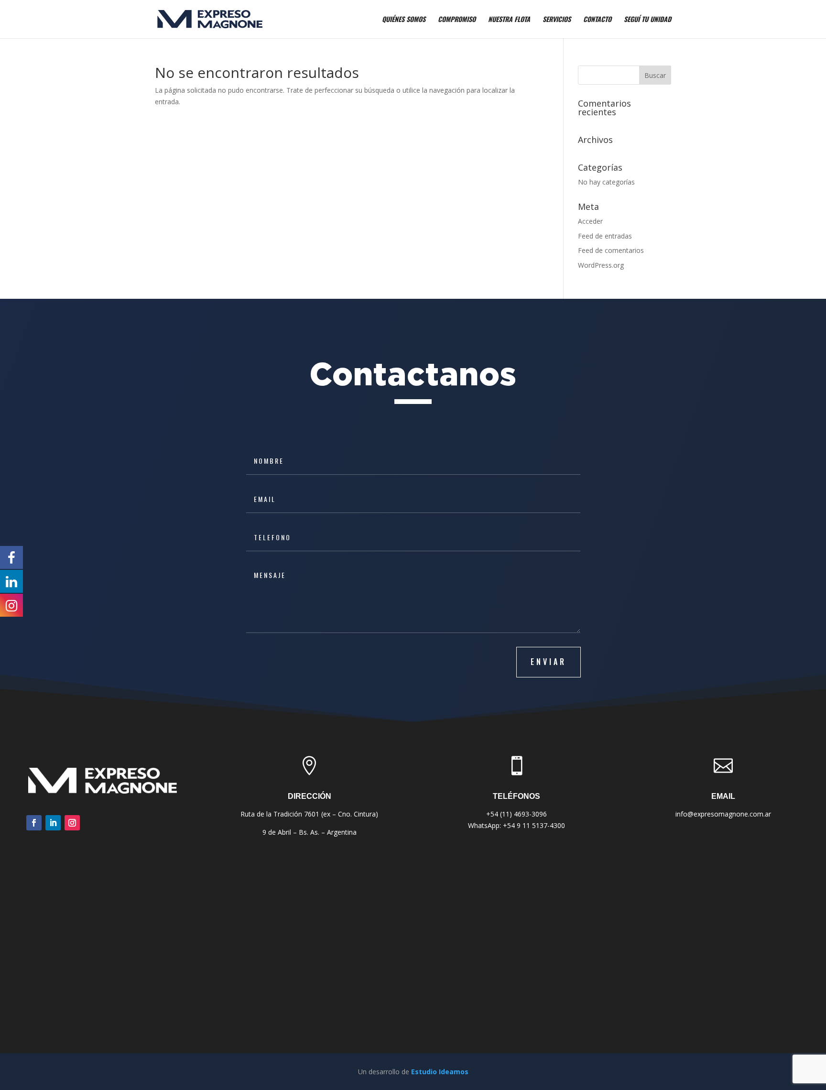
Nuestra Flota (509, 20)
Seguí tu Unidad (647, 20)
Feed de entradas (605, 235)
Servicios (557, 20)
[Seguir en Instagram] (72, 822)
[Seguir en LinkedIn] (53, 822)
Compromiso (457, 20)
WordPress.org (601, 265)
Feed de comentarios (611, 250)
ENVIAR (548, 661)
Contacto (597, 20)
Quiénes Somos (403, 20)
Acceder (590, 221)
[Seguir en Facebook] (34, 822)
